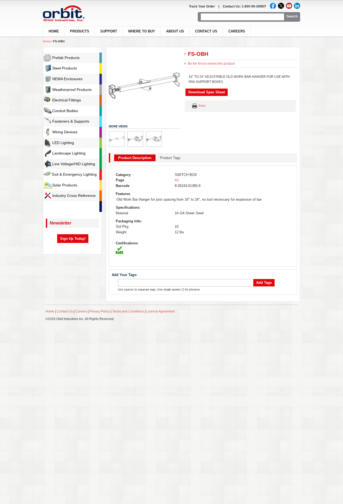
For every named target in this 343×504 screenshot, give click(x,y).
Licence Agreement (161, 311)
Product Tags (170, 158)
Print (202, 106)
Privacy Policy (100, 311)
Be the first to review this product (211, 63)
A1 (177, 180)
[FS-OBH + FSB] (135, 139)
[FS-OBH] (117, 139)
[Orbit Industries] (68, 13)
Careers (236, 31)
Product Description (134, 158)
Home (47, 41)
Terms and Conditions (128, 311)
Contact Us (206, 31)
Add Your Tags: (124, 275)
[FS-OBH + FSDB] (154, 139)
